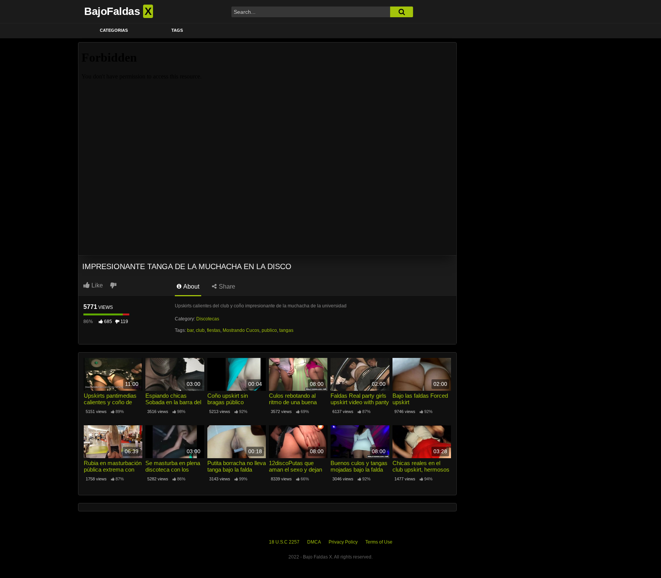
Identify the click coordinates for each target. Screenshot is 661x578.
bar (190, 330)
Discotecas (207, 319)
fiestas (213, 330)
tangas (286, 330)
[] (401, 12)
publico (269, 330)
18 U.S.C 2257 (284, 542)
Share (226, 286)
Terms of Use (378, 542)
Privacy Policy (343, 542)
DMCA (314, 542)
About (190, 286)
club (200, 330)
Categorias (114, 30)
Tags (177, 30)
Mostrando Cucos (241, 330)
